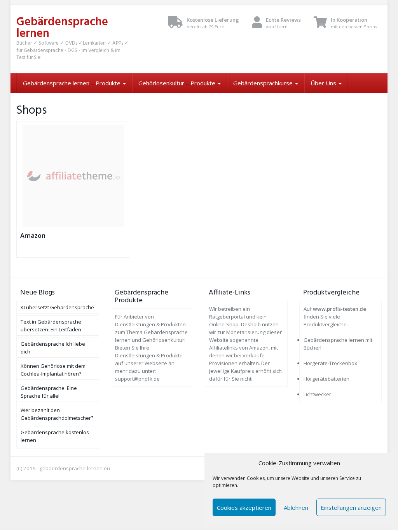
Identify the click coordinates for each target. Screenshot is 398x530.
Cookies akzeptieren (244, 507)
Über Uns (324, 83)
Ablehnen (296, 507)
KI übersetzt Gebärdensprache (57, 307)
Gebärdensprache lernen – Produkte (72, 83)
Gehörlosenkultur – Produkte (177, 83)
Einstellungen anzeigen (351, 507)
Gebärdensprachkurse (263, 83)
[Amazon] (73, 176)
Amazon (32, 235)
